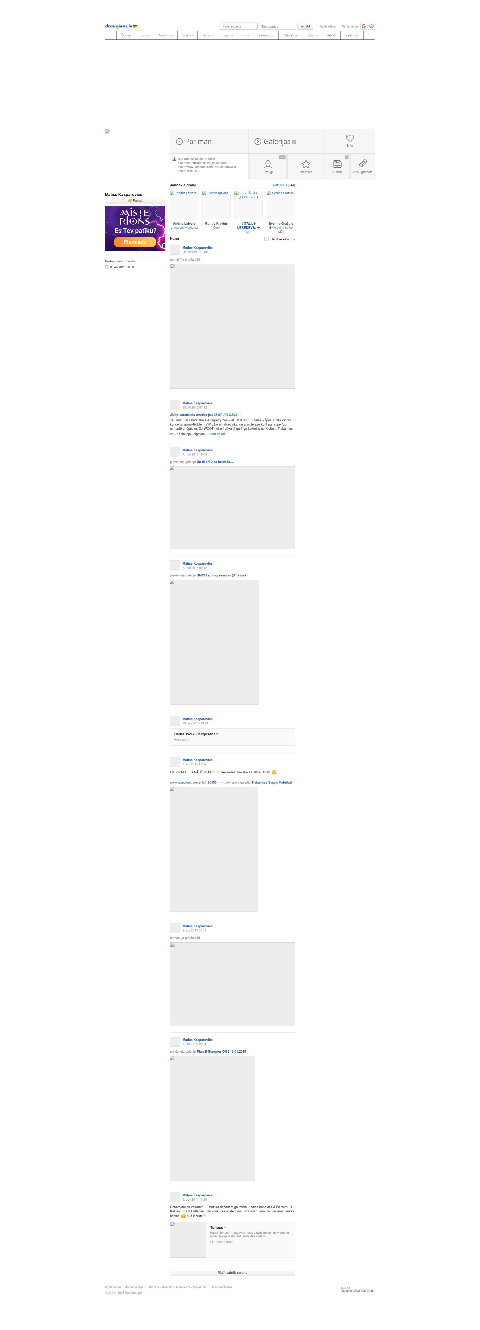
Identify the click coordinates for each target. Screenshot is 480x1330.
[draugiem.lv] (110, 35)
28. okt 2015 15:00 (195, 252)
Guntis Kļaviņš (216, 223)
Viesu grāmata (362, 172)
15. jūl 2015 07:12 (194, 407)
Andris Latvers (184, 223)
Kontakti (167, 1287)
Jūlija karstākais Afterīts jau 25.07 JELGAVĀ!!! (205, 414)
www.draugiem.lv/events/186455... (195, 782)
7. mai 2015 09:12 (194, 567)
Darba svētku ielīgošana (195, 733)
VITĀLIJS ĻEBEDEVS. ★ (248, 225)
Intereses (306, 172)
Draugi (313, 35)
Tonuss (216, 1227)
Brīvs (350, 145)
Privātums (199, 1287)
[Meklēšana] (369, 35)
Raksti (331, 35)
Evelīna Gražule (281, 223)
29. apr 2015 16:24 (195, 723)
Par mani (199, 141)
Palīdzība (152, 1287)
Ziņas (145, 35)
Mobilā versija (134, 1287)
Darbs (228, 1287)
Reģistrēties (328, 26)
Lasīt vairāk (217, 434)
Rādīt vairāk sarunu (233, 1272)
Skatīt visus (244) (283, 185)
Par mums (216, 1287)
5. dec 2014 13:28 (194, 1199)
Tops (245, 35)
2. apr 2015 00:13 (194, 930)
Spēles (187, 35)
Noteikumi (183, 1287)
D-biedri (208, 35)
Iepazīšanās (113, 1287)
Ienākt (305, 26)
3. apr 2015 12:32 (194, 764)
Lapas (228, 35)
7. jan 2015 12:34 (194, 1044)
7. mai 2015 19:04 (194, 454)
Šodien (126, 35)
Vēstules (352, 35)
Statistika (291, 35)
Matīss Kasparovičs (123, 194)
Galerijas (166, 35)
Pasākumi (266, 35)
